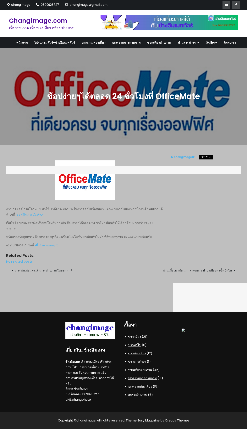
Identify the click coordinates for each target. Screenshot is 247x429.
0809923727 (50, 5)
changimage (183, 157)
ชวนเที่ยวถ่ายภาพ (159, 42)
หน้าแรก (22, 42)
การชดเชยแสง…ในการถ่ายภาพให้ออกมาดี (43, 270)
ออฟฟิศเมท (29, 214)
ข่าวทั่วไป (206, 157)
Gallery (211, 42)
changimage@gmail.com (88, 5)
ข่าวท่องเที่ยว (137, 353)
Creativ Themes (177, 420)
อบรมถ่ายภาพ (137, 395)
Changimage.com (38, 20)
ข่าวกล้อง (134, 337)
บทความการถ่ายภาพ (126, 42)
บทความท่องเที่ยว (94, 42)
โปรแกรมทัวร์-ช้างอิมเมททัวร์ (54, 42)
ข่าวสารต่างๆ (187, 42)
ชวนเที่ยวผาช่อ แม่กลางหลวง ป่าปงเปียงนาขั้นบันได (197, 270)
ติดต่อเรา (230, 42)
